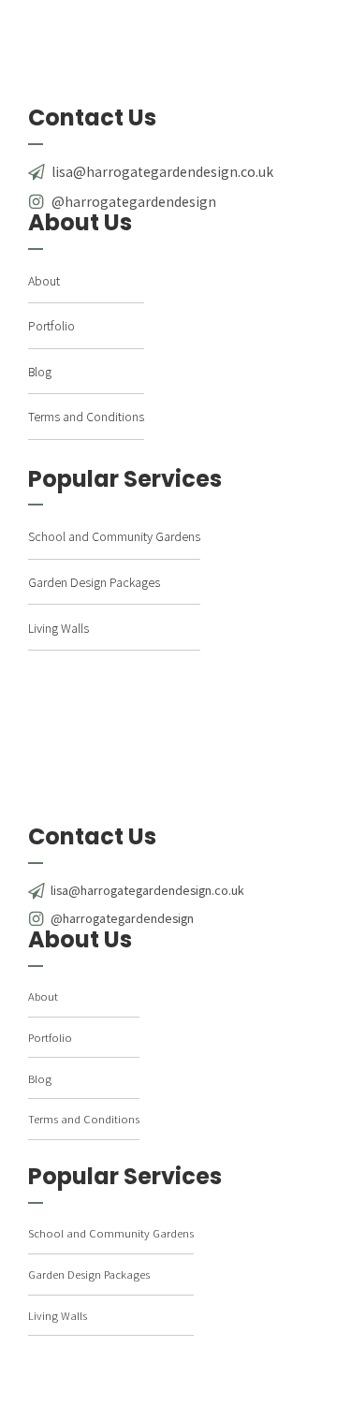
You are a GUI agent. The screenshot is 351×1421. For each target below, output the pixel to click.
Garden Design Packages (94, 582)
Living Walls (58, 628)
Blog (39, 371)
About (44, 280)
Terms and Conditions (86, 416)
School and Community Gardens (114, 536)
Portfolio (51, 325)
